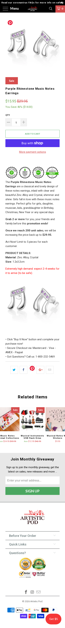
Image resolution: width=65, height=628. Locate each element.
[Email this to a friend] (50, 370)
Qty (7, 115)
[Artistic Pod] (32, 9)
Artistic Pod (36, 601)
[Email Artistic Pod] (38, 592)
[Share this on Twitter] (14, 370)
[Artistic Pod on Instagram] (32, 592)
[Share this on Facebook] (23, 370)
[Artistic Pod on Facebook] (26, 592)
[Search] (50, 8)
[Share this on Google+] (40, 370)
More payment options (32, 152)
